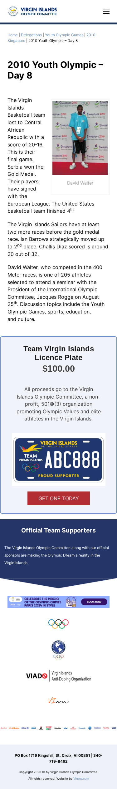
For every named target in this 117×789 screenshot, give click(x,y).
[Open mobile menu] (106, 11)
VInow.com (81, 778)
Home (12, 35)
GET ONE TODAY (58, 498)
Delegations (31, 35)
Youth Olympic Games (64, 35)
